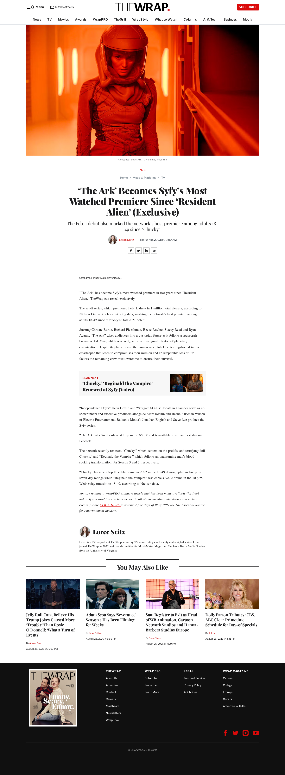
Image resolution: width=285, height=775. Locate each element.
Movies (63, 19)
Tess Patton (95, 633)
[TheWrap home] (142, 7)
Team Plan (151, 685)
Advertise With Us (234, 706)
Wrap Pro (153, 671)
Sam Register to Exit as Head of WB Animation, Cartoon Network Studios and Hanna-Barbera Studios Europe (172, 622)
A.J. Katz (213, 633)
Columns (190, 19)
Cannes (227, 678)
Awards (80, 19)
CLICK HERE (110, 504)
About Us (111, 678)
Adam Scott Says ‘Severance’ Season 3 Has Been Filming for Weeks (111, 619)
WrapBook (112, 720)
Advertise (112, 685)
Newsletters (64, 7)
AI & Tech (210, 19)
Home (124, 177)
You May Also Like (142, 567)
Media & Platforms (144, 177)
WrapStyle (140, 19)
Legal (188, 671)
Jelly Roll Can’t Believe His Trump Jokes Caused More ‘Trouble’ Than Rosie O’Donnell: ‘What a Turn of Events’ (50, 624)
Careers (111, 699)
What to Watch (166, 19)
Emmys (227, 692)
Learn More (152, 692)
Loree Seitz (126, 239)
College (227, 685)
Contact (111, 692)
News (37, 19)
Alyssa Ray (35, 643)
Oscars (227, 699)
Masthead (112, 706)
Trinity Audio (99, 278)
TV (49, 19)
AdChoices (190, 692)
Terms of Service (194, 678)
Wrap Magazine (235, 671)
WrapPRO (100, 19)
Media (247, 19)
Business (230, 19)
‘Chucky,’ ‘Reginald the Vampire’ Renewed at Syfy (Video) (117, 386)
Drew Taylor (155, 638)
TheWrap (113, 671)
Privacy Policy (192, 685)
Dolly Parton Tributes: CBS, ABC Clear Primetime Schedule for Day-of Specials (231, 619)
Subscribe (248, 7)
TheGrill (120, 19)
